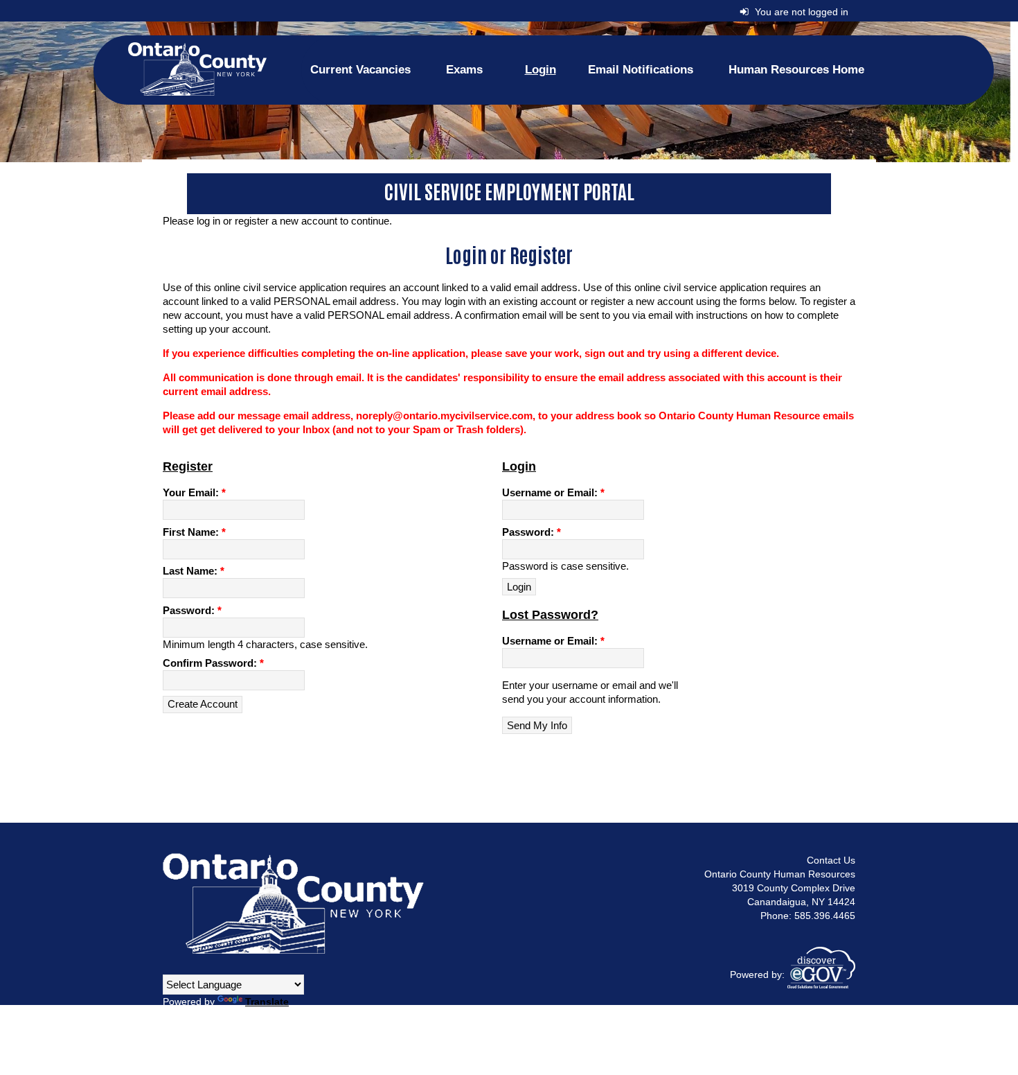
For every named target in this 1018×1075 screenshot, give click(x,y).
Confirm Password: (213, 663)
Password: (192, 610)
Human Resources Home (796, 69)
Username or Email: (553, 492)
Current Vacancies (360, 69)
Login (540, 69)
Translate (267, 1001)
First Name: (194, 532)
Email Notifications (640, 69)
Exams (464, 69)
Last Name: (193, 571)
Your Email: (194, 492)
